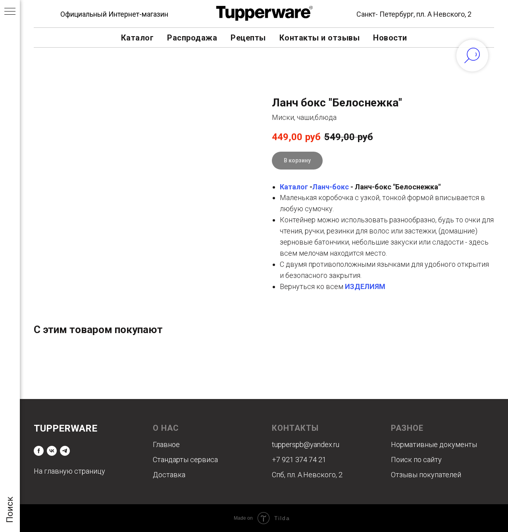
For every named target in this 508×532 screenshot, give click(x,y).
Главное (166, 444)
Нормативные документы (434, 444)
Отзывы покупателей (426, 474)
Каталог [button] (137, 37)
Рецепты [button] (248, 37)
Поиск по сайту (416, 459)
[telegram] (65, 451)
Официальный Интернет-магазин (114, 14)
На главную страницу (69, 471)
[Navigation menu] (9, 12)
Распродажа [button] (192, 37)
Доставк (167, 474)
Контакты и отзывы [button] (319, 37)
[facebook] (39, 451)
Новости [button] (390, 37)
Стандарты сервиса (185, 459)
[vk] (52, 451)
